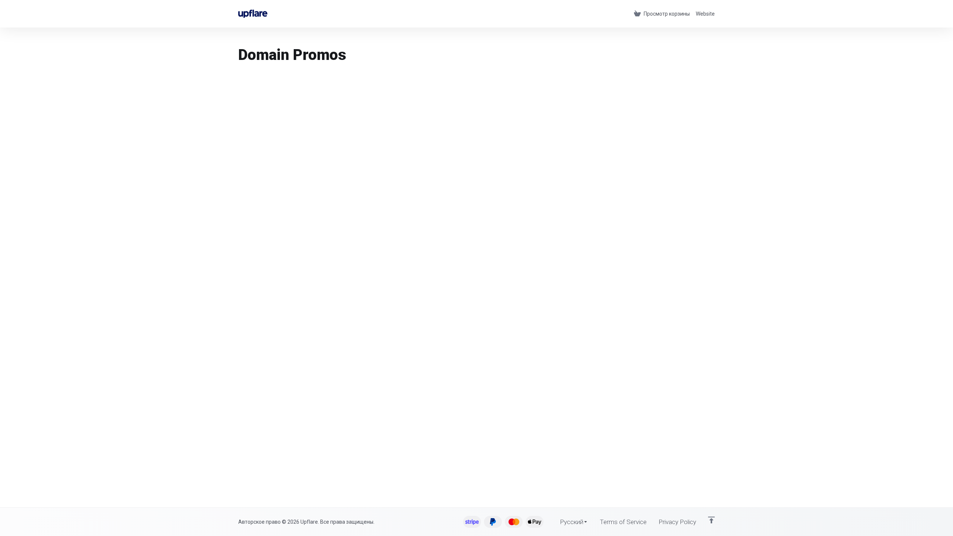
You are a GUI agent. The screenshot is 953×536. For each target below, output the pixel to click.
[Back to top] (711, 520)
